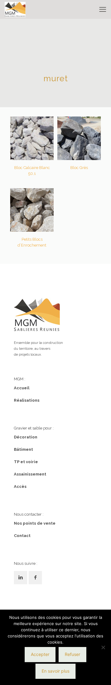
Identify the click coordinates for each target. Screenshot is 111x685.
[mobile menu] (102, 9)
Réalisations (26, 400)
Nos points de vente (35, 523)
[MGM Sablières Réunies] (15, 9)
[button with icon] (20, 577)
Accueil (21, 388)
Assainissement (30, 474)
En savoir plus (55, 671)
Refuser (72, 654)
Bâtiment (23, 449)
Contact (22, 535)
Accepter (40, 654)
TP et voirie (26, 461)
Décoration (25, 437)
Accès (20, 486)
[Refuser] (103, 647)
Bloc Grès (79, 167)
